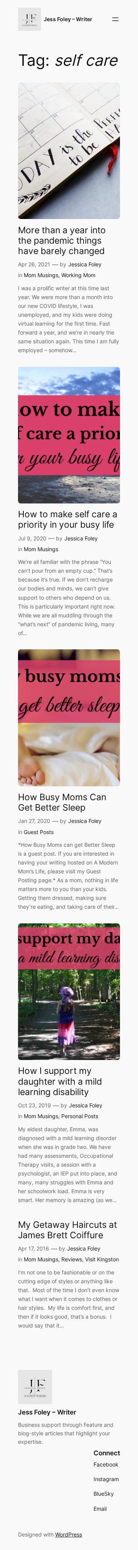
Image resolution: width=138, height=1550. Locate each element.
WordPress (68, 1534)
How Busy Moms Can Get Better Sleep (62, 802)
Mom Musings (41, 275)
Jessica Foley (85, 264)
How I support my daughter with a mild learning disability (60, 1081)
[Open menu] (115, 19)
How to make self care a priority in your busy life (67, 519)
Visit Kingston (102, 1259)
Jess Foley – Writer (68, 19)
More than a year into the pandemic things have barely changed (62, 240)
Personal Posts (79, 1116)
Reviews (71, 1259)
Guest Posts (39, 832)
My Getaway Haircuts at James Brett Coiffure (67, 1229)
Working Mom (78, 275)
